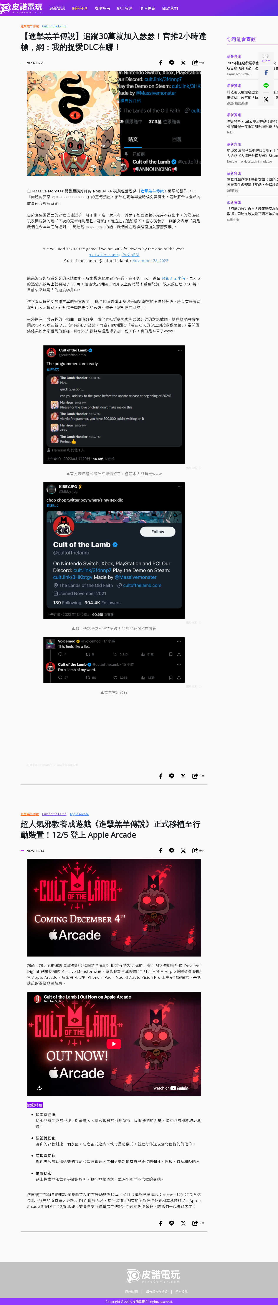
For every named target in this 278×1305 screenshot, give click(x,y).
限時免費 (147, 8)
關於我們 (170, 8)
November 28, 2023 (150, 260)
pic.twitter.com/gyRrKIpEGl (114, 254)
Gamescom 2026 (239, 74)
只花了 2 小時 (173, 278)
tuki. (230, 132)
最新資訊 (57, 8)
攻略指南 (102, 8)
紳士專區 (125, 8)
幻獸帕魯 (233, 219)
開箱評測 (80, 8)
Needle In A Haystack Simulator (249, 161)
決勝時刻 (233, 190)
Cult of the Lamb (54, 26)
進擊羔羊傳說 (30, 26)
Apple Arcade (79, 814)
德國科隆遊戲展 (237, 103)
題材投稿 (181, 1291)
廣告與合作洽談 (156, 1291)
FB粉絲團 (131, 1291)
